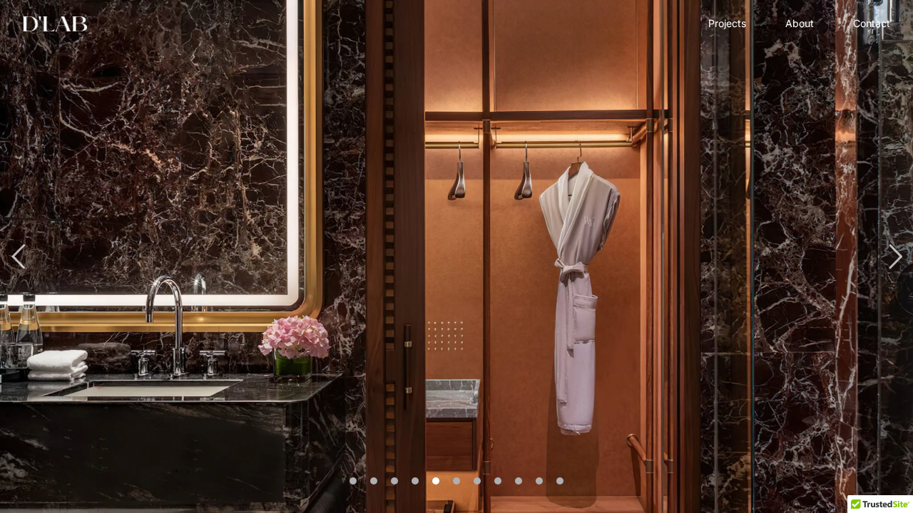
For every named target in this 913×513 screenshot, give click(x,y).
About (799, 23)
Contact (871, 23)
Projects (727, 23)
